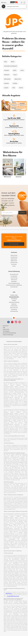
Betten (12, 61)
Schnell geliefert (14, 134)
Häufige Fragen (14, 295)
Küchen (21, 87)
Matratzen (6, 74)
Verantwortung (14, 311)
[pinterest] (12, 322)
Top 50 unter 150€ (14, 118)
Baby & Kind (18, 79)
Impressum (6, 325)
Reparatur (14, 304)
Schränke (6, 70)
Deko (13, 87)
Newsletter (14, 281)
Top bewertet (14, 126)
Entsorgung (14, 298)
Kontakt (14, 300)
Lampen (6, 87)
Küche (14, 266)
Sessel (15, 74)
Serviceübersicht (14, 274)
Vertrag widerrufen (14, 297)
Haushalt (6, 83)
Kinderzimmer (14, 262)
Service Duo (14, 142)
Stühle (14, 70)
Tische (22, 70)
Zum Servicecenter (14, 244)
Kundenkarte (14, 276)
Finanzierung (14, 278)
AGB (4, 327)
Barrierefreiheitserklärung (9, 333)
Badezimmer (14, 260)
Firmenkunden (14, 287)
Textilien (15, 83)
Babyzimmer (14, 259)
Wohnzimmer (14, 255)
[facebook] (8, 322)
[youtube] (20, 322)
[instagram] (16, 322)
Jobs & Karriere (14, 307)
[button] (3, 2)
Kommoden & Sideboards (10, 66)
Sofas (5, 61)
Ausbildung (14, 309)
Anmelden (22, 212)
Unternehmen (14, 306)
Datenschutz (6, 329)
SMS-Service (14, 279)
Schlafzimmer (14, 257)
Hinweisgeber (6, 331)
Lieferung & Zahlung (14, 302)
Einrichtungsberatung (14, 283)
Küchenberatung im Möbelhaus (14, 285)
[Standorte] (21, 2)
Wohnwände (7, 79)
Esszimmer (14, 264)
